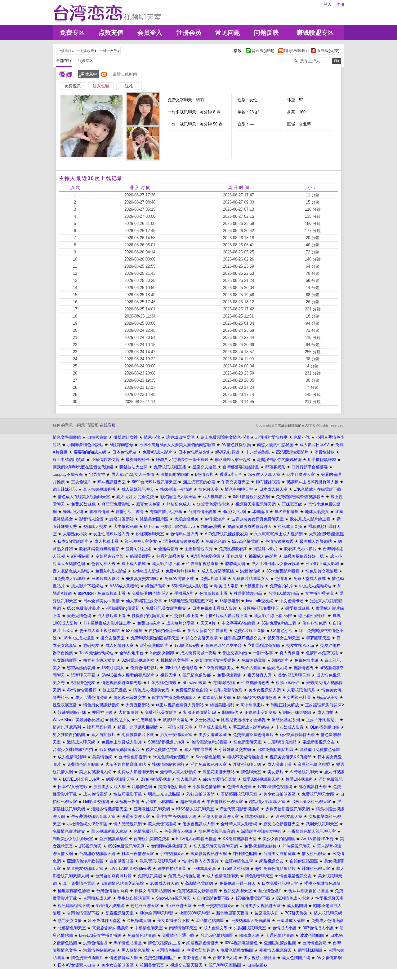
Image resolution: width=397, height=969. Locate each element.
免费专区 (72, 32)
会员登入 (149, 32)
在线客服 (108, 425)
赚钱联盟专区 (315, 32)
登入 (327, 4)
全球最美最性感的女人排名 (294, 425)
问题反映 (266, 32)
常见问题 (227, 32)
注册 (340, 4)
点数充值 (111, 32)
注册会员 (188, 32)
